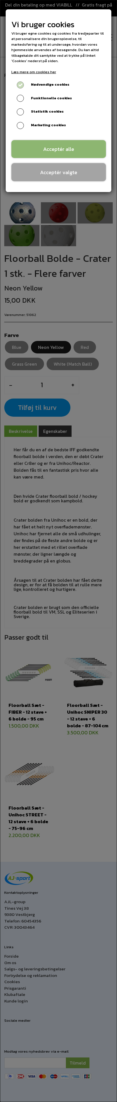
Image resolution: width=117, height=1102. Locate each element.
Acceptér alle (58, 149)
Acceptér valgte (58, 172)
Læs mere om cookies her (33, 72)
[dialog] (58, 551)
